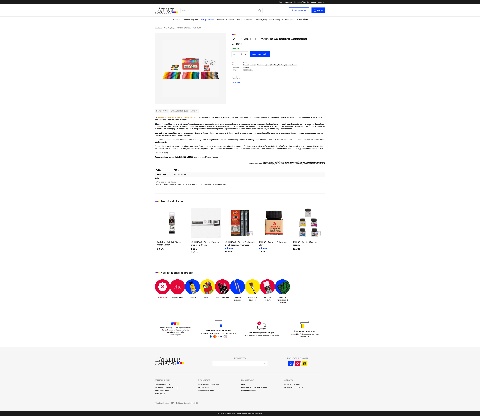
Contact (321, 2)
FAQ (243, 384)
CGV (172, 403)
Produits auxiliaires (244, 19)
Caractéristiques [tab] (179, 111)
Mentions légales (162, 403)
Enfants (246, 67)
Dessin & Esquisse (190, 19)
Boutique (158, 28)
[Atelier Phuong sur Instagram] (291, 363)
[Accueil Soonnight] (166, 10)
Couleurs (176, 19)
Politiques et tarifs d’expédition (254, 387)
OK (265, 363)
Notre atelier (160, 394)
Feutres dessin (291, 65)
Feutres (281, 65)
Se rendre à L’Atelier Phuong (305, 2)
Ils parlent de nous (292, 384)
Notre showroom (162, 391)
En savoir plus (175, 335)
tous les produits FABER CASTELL (178, 157)
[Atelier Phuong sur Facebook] (304, 363)
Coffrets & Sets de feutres (267, 65)
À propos (288, 2)
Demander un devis (206, 391)
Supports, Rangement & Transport (269, 19)
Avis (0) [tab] (194, 111)
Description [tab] (162, 111)
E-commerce (203, 387)
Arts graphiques (207, 19)
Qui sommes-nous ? (163, 384)
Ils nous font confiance (293, 387)
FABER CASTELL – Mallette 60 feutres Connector (190, 28)
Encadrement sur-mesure (208, 384)
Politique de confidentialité (187, 403)
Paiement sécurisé (248, 391)
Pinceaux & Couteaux (225, 19)
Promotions (289, 19)
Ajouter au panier (260, 54)
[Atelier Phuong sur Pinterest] (297, 363)
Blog (280, 2)
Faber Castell (248, 70)
